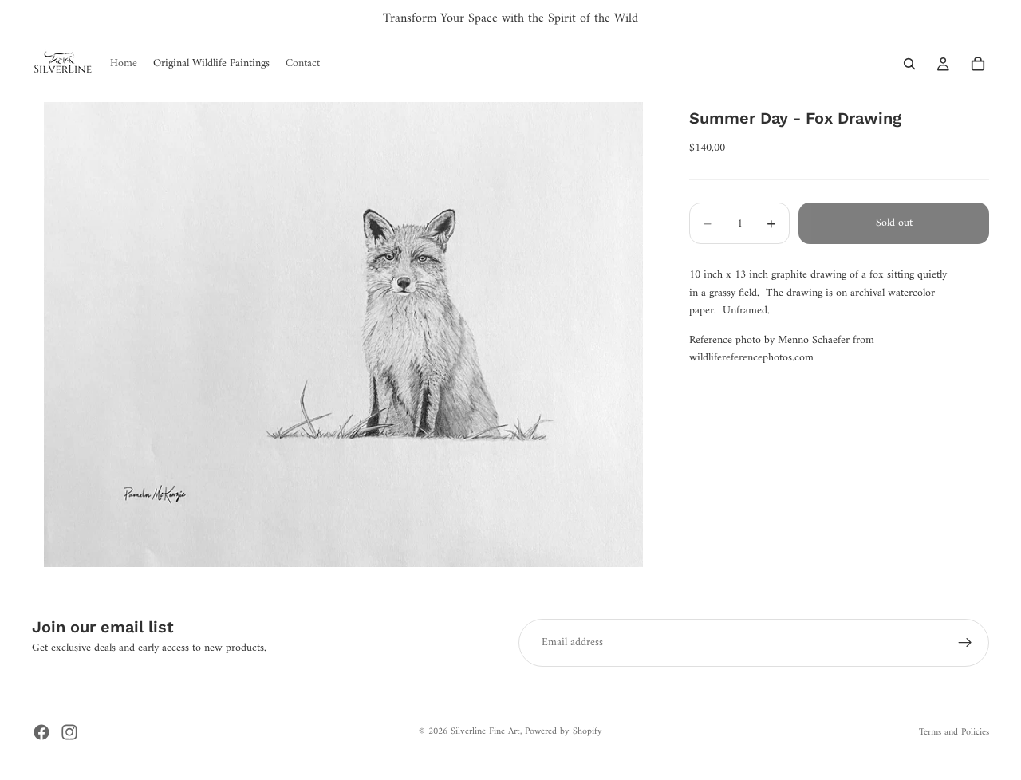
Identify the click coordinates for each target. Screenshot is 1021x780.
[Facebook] (41, 732)
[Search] (909, 63)
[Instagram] (69, 732)
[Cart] (977, 63)
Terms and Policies (954, 732)
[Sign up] (965, 643)
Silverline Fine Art (485, 731)
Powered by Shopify (563, 731)
